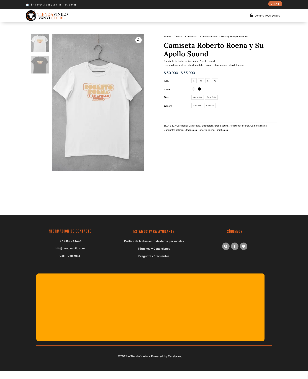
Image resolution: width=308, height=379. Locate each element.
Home (167, 36)
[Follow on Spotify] (243, 246)
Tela (166, 97)
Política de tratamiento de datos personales (154, 241)
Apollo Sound (221, 125)
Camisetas (191, 36)
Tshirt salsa (221, 129)
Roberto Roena (206, 129)
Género (168, 105)
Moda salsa (190, 129)
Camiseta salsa (258, 125)
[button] (138, 40)
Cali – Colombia (70, 255)
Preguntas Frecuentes (154, 256)
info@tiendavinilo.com (70, 248)
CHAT (275, 3)
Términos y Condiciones (154, 248)
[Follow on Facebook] (234, 246)
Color (167, 89)
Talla (166, 80)
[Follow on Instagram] (226, 246)
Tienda (178, 36)
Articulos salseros (239, 125)
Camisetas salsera (173, 129)
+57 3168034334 (69, 241)
